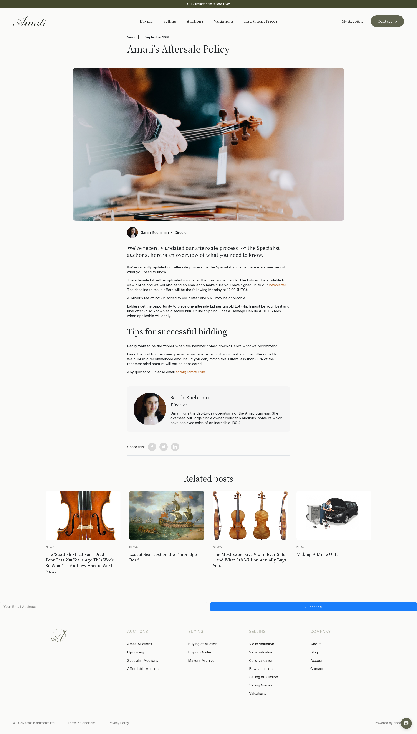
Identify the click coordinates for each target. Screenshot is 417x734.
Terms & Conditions (82, 723)
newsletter (277, 285)
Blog (314, 652)
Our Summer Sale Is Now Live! (208, 4)
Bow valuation (261, 669)
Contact (384, 21)
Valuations (223, 21)
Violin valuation (261, 644)
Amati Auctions (139, 644)
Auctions (195, 21)
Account (317, 660)
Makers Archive (201, 660)
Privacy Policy (119, 723)
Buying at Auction (202, 644)
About (315, 644)
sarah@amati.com (190, 372)
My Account (352, 21)
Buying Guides (200, 652)
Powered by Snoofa (389, 723)
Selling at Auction (263, 677)
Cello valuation (261, 660)
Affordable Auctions (143, 669)
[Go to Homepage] (44, 21)
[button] (152, 447)
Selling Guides (260, 685)
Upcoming (135, 652)
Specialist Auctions (142, 660)
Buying (146, 21)
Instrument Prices (260, 21)
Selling (169, 21)
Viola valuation (261, 652)
